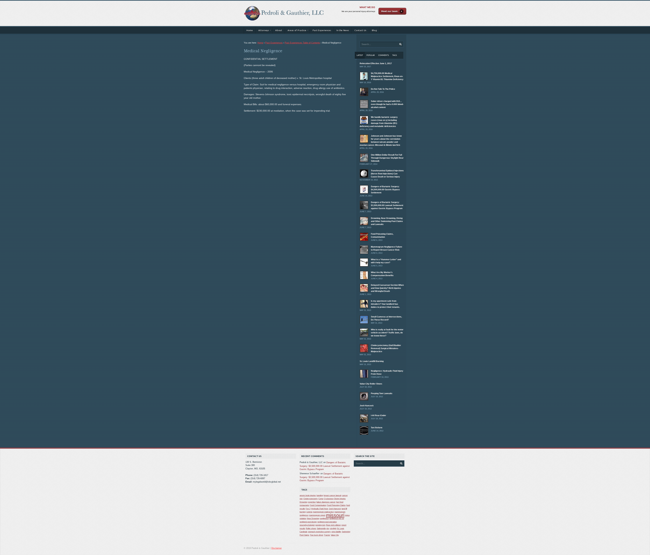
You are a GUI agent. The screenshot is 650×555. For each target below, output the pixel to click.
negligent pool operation (327, 522)
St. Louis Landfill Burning (372, 361)
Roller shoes (311, 528)
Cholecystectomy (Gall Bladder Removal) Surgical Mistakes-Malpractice (386, 348)
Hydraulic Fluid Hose (319, 509)
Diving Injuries (340, 499)
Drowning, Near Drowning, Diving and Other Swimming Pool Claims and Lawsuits (387, 221)
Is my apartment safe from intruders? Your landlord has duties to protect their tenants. (385, 304)
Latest (360, 55)
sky (327, 528)
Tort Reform (376, 427)
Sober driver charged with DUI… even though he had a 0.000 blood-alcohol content (387, 104)
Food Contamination (318, 505)
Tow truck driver (316, 535)
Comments (383, 55)
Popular (370, 55)
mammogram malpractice (323, 512)
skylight (333, 528)
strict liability (336, 532)
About (278, 30)
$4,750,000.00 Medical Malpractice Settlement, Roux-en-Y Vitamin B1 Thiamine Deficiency (387, 76)
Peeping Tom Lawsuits (381, 393)
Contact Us (360, 30)
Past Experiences (322, 30)
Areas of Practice (295, 31)
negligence (324, 518)
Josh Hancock (367, 405)
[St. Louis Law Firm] (284, 4)
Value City (335, 535)
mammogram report (317, 515)
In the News (343, 30)
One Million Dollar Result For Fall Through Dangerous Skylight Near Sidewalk (387, 158)
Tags (394, 55)
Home (249, 30)
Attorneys (262, 31)
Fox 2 (308, 509)
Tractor (327, 535)
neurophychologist (307, 525)
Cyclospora (328, 499)
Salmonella (321, 528)
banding (320, 495)
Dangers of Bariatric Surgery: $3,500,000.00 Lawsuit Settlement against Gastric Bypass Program (387, 205)
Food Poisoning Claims (336, 505)
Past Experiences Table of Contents (302, 42)
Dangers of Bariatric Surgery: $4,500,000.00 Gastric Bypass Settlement (385, 189)
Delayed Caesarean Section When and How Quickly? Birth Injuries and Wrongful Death (387, 288)
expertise (312, 502)
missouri (335, 515)
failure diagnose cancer (325, 502)
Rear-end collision (333, 525)
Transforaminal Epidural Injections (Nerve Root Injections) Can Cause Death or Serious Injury (387, 173)
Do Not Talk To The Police (383, 89)
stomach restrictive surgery (319, 532)
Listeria (309, 512)
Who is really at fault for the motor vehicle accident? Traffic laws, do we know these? (387, 332)
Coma (320, 499)
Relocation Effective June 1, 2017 (376, 63)
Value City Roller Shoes (371, 384)
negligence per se (336, 518)
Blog (374, 30)
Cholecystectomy (310, 499)
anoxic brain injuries (308, 495)
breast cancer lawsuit (332, 495)
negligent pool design (308, 522)
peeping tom (320, 525)
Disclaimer (276, 548)
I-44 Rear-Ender (378, 415)
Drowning (303, 502)
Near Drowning (313, 518)
